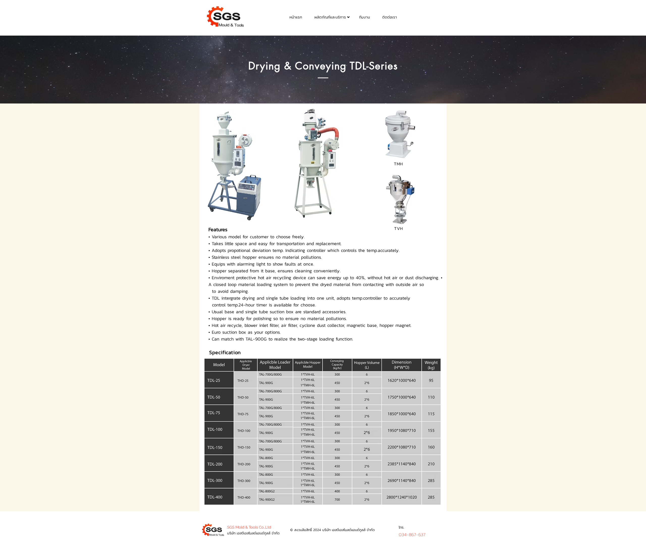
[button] (330, 17)
